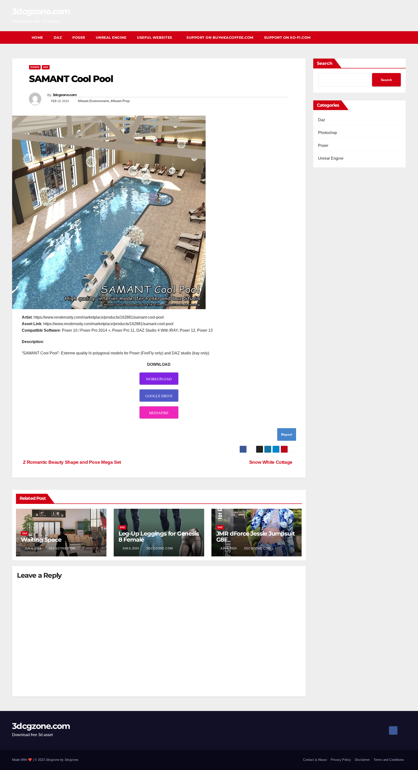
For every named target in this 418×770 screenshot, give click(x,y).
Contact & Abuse (315, 760)
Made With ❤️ (22, 760)
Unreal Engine (111, 37)
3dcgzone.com (41, 11)
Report (286, 434)
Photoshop (327, 133)
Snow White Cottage (270, 462)
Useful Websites (155, 37)
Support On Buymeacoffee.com (220, 37)
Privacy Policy (341, 760)
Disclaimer (362, 760)
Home (37, 37)
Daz (58, 37)
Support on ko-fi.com (287, 37)
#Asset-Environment (93, 101)
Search (324, 63)
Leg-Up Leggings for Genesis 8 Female (159, 536)
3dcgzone (71, 760)
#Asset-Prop (120, 101)
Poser (78, 37)
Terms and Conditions (388, 760)
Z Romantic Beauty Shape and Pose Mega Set (71, 462)
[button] (402, 37)
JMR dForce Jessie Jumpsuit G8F (255, 536)
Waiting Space (41, 539)
